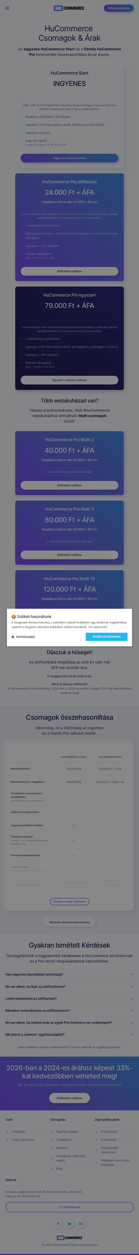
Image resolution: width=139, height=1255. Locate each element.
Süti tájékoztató (97, 627)
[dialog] (69, 627)
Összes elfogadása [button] (107, 636)
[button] (23, 637)
